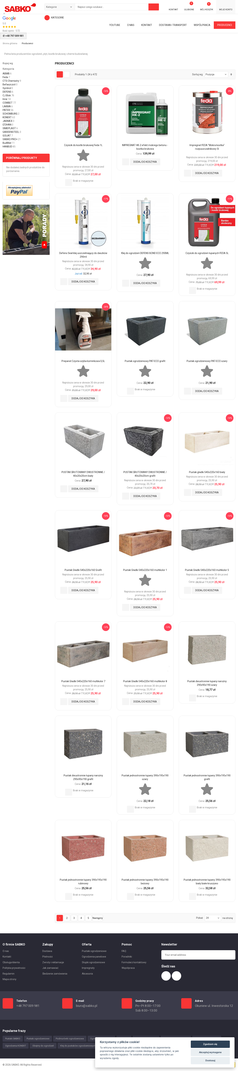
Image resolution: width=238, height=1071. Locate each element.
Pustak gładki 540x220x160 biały (207, 472)
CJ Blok (7, 95)
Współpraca (128, 968)
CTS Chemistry (11, 80)
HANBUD (7, 146)
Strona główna (10, 43)
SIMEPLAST (9, 128)
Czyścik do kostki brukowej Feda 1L (83, 145)
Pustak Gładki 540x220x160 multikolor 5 (207, 570)
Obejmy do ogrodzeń (43, 1045)
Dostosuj (210, 1060)
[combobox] (101, 6)
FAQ (124, 951)
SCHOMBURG (10, 113)
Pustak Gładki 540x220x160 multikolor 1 (145, 570)
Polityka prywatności (14, 968)
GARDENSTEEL (11, 132)
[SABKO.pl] (20, 7)
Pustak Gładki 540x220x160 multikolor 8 (145, 681)
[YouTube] (26, 229)
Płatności (47, 956)
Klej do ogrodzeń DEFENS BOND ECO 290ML (145, 253)
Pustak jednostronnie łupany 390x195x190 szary (145, 777)
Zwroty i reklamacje (53, 962)
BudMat (7, 143)
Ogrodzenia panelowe (94, 956)
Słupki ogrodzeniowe (93, 962)
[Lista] (67, 74)
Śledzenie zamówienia (54, 973)
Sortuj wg (197, 74)
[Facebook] (166, 976)
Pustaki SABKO (12, 1038)
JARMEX (7, 121)
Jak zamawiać (50, 968)
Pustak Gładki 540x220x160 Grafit (83, 570)
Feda (5, 77)
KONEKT (7, 117)
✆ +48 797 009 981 (13, 35)
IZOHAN (7, 124)
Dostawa (47, 951)
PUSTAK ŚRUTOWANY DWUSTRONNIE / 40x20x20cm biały (83, 474)
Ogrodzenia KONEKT (15, 1045)
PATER (6, 110)
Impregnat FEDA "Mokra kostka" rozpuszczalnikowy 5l (207, 147)
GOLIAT (7, 135)
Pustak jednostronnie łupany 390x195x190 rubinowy (83, 881)
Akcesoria (87, 973)
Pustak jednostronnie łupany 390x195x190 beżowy (145, 881)
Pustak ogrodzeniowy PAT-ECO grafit (145, 361)
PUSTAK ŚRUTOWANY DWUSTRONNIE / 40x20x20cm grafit (145, 474)
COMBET (8, 102)
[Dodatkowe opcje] (19, 190)
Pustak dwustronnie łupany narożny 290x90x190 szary (207, 683)
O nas (6, 951)
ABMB (6, 73)
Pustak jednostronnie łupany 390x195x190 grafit (207, 777)
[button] (68, 182)
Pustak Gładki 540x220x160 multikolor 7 (83, 681)
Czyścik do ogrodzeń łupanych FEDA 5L (207, 253)
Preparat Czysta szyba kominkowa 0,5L (83, 361)
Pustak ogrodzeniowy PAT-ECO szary (207, 361)
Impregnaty (88, 968)
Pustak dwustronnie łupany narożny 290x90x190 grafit (83, 777)
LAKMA (7, 106)
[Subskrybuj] (230, 955)
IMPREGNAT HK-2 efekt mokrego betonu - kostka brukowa (145, 147)
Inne (5, 99)
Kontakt (7, 956)
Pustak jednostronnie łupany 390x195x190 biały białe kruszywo (207, 881)
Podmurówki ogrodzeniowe (70, 1038)
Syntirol (7, 88)
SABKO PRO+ (10, 139)
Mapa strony (9, 979)
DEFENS (7, 91)
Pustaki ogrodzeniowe (94, 951)
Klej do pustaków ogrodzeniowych (77, 1045)
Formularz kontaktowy (134, 962)
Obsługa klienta (11, 962)
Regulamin (8, 973)
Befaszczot (9, 84)
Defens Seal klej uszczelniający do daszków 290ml (83, 255)
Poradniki (127, 956)
